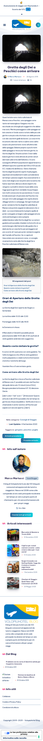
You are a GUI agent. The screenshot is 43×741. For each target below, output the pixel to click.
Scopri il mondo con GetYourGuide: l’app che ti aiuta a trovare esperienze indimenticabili (31, 565)
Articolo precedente (13, 436)
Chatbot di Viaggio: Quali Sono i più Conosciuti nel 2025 (30, 582)
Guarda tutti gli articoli (21, 515)
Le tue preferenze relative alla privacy (24, 733)
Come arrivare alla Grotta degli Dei (18, 291)
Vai (28, 9)
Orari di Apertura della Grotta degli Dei (19, 285)
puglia (35, 430)
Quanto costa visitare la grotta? (16, 288)
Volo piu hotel (17, 625)
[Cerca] (38, 25)
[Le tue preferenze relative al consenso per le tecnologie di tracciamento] (39, 737)
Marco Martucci (14, 478)
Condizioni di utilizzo (10, 707)
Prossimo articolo (31, 440)
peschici (27, 430)
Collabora (6, 696)
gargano (19, 430)
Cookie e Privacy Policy (11, 702)
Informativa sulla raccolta (14, 738)
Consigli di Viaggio (28, 420)
